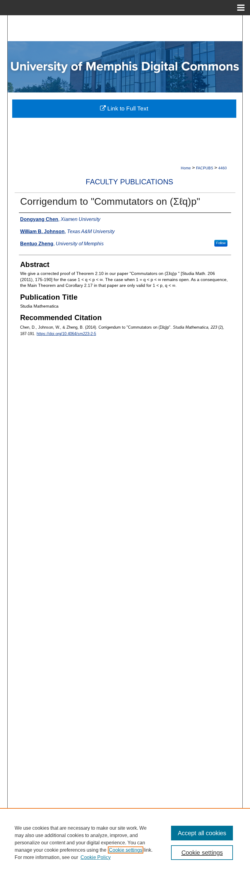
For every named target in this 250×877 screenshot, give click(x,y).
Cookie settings (125, 850)
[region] (125, 842)
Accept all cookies (202, 833)
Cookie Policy (95, 857)
